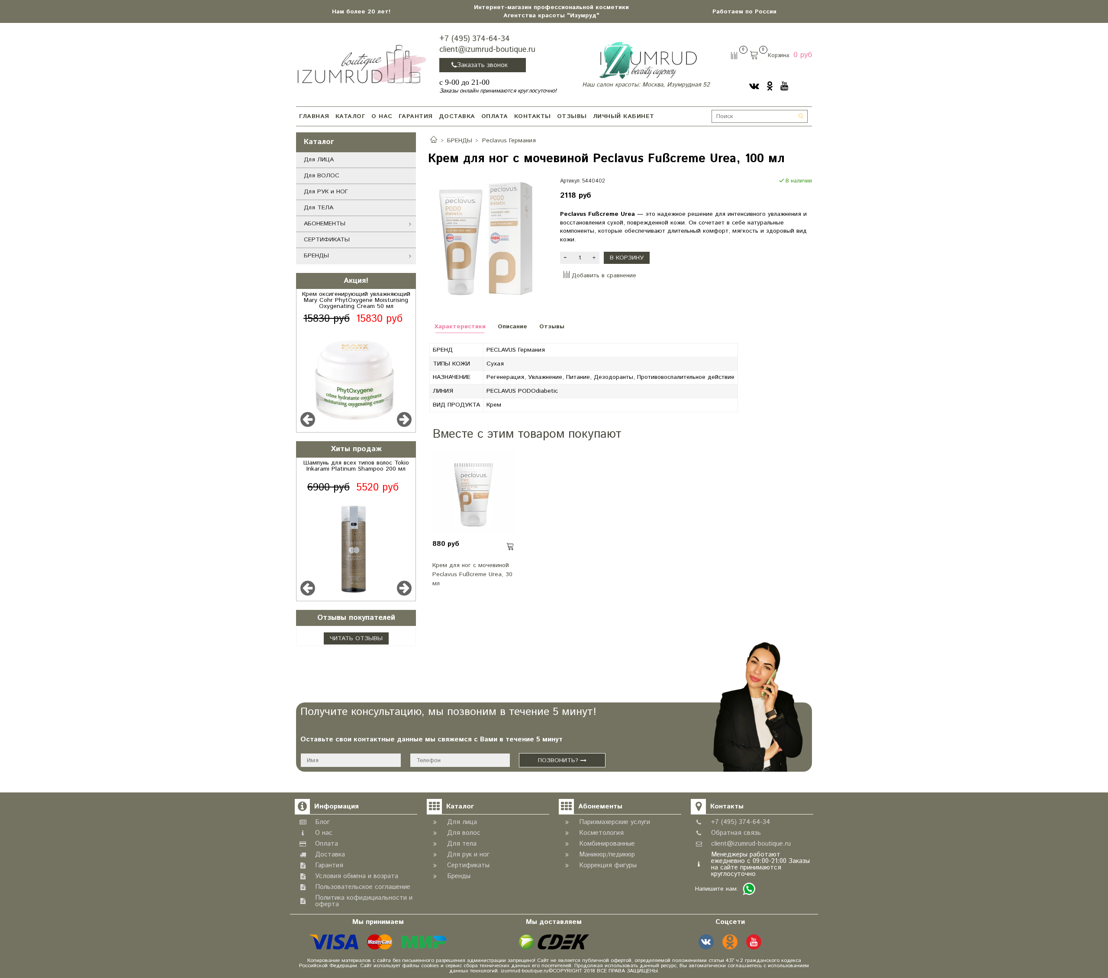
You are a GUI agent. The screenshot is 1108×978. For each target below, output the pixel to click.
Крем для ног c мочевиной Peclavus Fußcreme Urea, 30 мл (472, 574)
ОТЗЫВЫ (572, 116)
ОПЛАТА (494, 116)
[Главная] (434, 140)
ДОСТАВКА (457, 116)
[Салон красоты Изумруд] (647, 60)
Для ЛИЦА (319, 159)
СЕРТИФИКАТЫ (327, 239)
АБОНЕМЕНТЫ (324, 223)
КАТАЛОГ (350, 116)
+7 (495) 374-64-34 (474, 39)
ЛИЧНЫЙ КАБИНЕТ (623, 116)
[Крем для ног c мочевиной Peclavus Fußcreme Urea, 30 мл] (473, 492)
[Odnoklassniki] (769, 86)
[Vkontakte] (754, 86)
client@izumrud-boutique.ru (487, 49)
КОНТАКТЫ (532, 116)
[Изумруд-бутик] (361, 63)
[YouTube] (784, 86)
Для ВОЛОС (321, 175)
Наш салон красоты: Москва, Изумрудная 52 (646, 84)
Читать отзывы (356, 638)
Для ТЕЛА (318, 207)
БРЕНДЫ (316, 255)
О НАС (382, 116)
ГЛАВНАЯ (314, 116)
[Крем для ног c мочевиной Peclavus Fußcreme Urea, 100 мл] (488, 239)
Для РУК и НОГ (326, 191)
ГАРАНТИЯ (416, 116)
